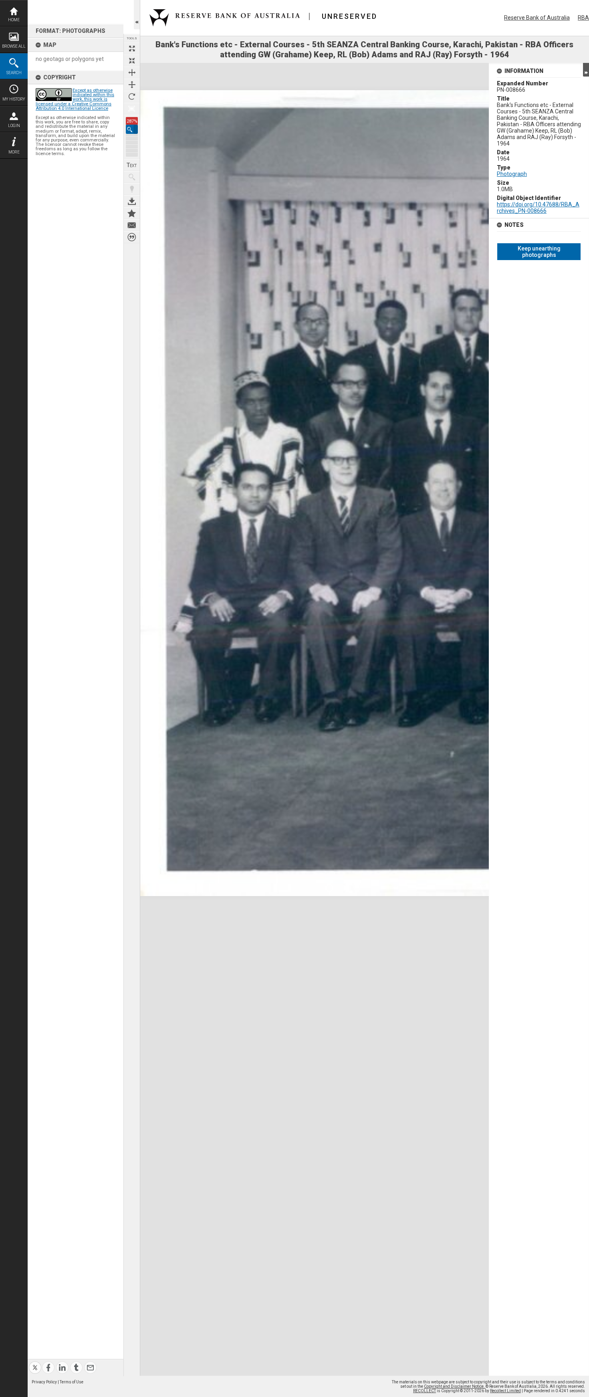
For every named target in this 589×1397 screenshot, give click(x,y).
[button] (132, 129)
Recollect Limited (505, 1391)
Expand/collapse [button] (586, 70)
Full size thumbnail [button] (132, 48)
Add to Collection (132, 213)
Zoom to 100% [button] (132, 109)
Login (14, 125)
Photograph (512, 174)
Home (14, 20)
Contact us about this (132, 225)
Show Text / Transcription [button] (132, 165)
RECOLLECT (424, 1391)
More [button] (14, 152)
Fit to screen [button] (132, 61)
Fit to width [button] (132, 73)
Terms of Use (71, 1382)
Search (14, 73)
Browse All (14, 46)
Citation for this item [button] (132, 237)
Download (132, 201)
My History (13, 99)
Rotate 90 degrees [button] (132, 97)
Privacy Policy (44, 1382)
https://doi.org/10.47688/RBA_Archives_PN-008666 (538, 207)
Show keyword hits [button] (132, 177)
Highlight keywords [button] (132, 189)
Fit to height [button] (132, 85)
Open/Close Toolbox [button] (137, 14)
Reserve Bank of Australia (537, 17)
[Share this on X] (35, 1363)
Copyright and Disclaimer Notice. (455, 1386)
